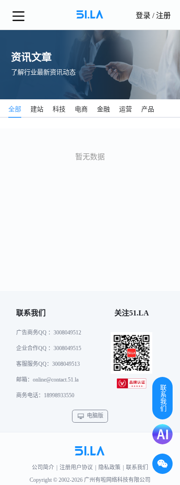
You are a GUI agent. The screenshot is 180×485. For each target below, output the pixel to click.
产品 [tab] (147, 109)
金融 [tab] (103, 109)
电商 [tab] (81, 109)
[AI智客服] (162, 434)
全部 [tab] (14, 109)
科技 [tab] (59, 109)
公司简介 (43, 467)
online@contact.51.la (55, 379)
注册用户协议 (76, 467)
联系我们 (137, 467)
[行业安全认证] (131, 385)
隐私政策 (109, 467)
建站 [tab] (36, 109)
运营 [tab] (125, 109)
